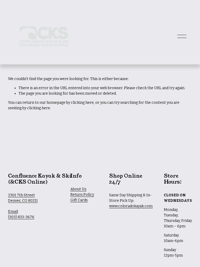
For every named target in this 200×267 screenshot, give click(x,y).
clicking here (82, 102)
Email (13, 211)
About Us (78, 189)
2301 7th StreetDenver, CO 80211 (23, 198)
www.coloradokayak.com (131, 206)
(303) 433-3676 (21, 217)
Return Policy (82, 194)
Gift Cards (79, 200)
